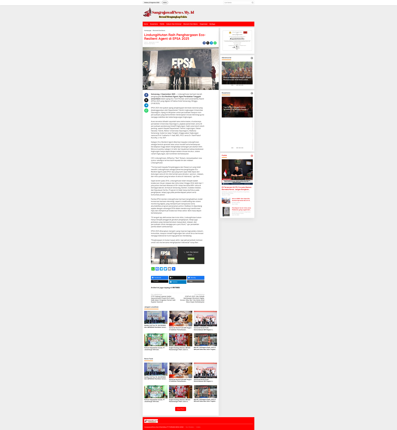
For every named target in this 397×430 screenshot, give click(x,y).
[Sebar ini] (204, 43)
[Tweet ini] (207, 43)
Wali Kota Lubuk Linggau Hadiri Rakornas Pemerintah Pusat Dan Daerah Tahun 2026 (236, 70)
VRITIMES (176, 287)
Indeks (198, 427)
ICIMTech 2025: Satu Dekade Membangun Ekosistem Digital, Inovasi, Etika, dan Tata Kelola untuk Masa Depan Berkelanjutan (192, 298)
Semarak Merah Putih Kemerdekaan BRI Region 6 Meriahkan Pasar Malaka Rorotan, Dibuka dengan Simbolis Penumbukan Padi (205, 329)
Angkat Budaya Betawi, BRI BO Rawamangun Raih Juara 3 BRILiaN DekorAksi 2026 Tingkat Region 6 (180, 349)
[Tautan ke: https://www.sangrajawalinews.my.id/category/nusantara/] (252, 93)
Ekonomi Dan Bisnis (149, 43)
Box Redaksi (190, 427)
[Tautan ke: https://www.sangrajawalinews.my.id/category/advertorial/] (252, 58)
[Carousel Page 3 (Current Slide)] (237, 85)
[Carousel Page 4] (240, 85)
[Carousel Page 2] (235, 85)
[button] (252, 2)
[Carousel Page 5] (242, 85)
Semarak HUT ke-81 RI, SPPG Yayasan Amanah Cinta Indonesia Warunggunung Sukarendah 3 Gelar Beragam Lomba (236, 141)
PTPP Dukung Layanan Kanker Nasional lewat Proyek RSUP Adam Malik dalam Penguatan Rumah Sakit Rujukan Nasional (163, 298)
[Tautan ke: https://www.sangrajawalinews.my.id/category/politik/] (252, 156)
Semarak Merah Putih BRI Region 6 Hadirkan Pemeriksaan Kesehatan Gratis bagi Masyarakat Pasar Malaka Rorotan (180, 329)
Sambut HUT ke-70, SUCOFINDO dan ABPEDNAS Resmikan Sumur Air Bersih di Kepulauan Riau (155, 326)
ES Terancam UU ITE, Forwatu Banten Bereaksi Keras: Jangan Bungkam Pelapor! (236, 188)
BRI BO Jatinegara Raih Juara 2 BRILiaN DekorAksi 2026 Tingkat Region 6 (205, 348)
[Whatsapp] (215, 43)
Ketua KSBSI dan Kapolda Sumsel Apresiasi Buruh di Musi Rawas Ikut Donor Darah (242, 199)
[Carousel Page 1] (232, 85)
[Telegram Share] (211, 43)
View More (180, 409)
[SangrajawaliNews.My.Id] (168, 13)
